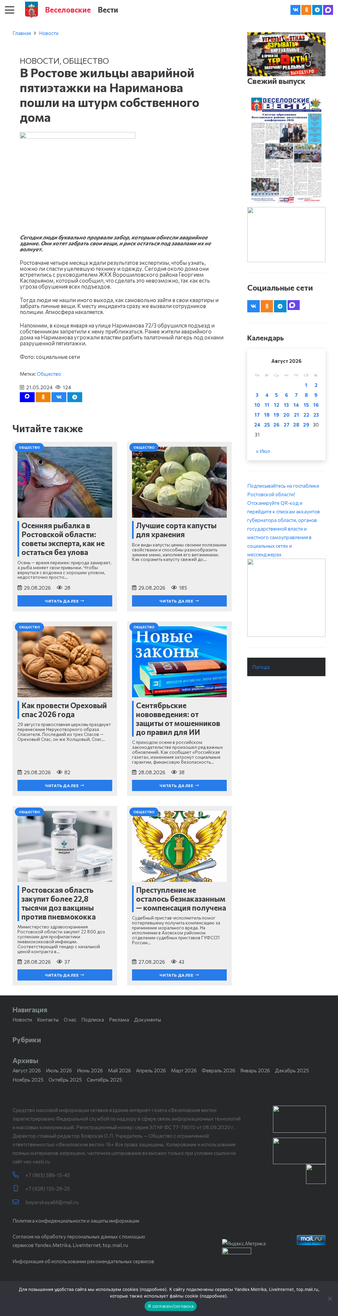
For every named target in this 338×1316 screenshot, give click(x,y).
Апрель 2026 (151, 1070)
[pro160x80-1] (299, 1151)
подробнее (153, 1289)
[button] (9, 10)
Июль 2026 (59, 1070)
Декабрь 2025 (292, 1070)
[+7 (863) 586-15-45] (19, 1175)
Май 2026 (119, 1070)
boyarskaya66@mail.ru (52, 1202)
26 (276, 425)
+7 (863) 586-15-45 (47, 1175)
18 (267, 415)
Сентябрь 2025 (104, 1080)
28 (296, 425)
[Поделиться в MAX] (27, 397)
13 (286, 405)
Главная (22, 33)
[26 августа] (286, 150)
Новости (48, 33)
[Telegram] (317, 10)
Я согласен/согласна (170, 1306)
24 (257, 425)
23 (316, 415)
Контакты (48, 1019)
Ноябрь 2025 (28, 1080)
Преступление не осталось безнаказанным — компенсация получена (181, 898)
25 (267, 425)
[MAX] (328, 10)
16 (316, 405)
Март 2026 (184, 1070)
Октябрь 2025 (65, 1080)
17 (257, 415)
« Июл (263, 451)
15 (306, 405)
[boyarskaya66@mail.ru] (19, 1202)
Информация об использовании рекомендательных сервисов (83, 1261)
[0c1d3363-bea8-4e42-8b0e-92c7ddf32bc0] (286, 598)
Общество (86, 60)
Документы (147, 1019)
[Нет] (329, 1298)
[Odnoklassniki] (306, 10)
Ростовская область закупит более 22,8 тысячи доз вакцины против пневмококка (58, 903)
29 (306, 425)
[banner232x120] (299, 1119)
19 (276, 415)
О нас (70, 1019)
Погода (261, 667)
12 (276, 405)
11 (267, 405)
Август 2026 (27, 1070)
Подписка (92, 1019)
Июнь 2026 (90, 1070)
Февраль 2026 (218, 1070)
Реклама (119, 1019)
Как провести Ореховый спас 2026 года (64, 710)
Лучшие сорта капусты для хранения (176, 530)
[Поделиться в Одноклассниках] (43, 397)
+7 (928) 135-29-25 (47, 1189)
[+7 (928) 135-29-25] (19, 1188)
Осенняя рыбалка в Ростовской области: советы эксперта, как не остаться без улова (63, 539)
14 (296, 405)
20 (286, 415)
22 (306, 415)
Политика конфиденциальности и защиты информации (76, 1221)
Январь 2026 (255, 1070)
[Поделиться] (58, 397)
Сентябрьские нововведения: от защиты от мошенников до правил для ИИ (178, 719)
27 (286, 425)
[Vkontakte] (295, 10)
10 (257, 405)
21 (296, 415)
